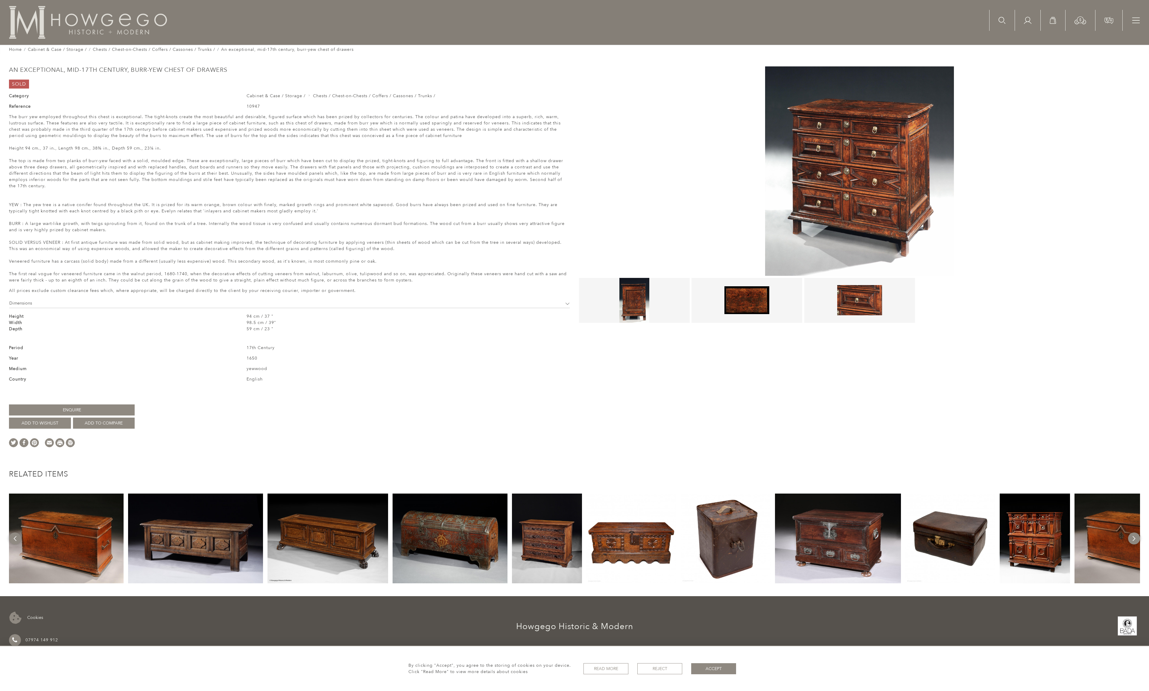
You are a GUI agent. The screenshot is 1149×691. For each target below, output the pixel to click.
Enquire (72, 410)
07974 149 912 (41, 640)
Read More (606, 669)
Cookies (34, 617)
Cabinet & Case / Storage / (57, 49)
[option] (66, 538)
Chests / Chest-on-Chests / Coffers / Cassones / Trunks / (154, 49)
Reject (660, 669)
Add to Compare (104, 423)
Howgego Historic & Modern (574, 626)
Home (15, 49)
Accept (714, 669)
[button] (1080, 20)
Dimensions (20, 303)
